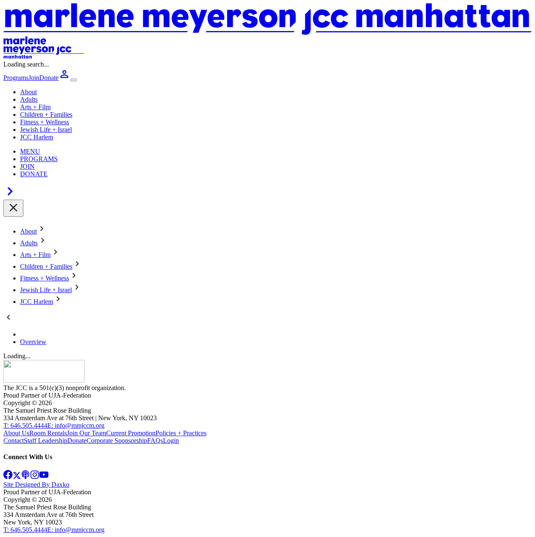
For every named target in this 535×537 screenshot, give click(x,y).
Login (171, 440)
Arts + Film (35, 106)
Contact (13, 440)
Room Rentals (48, 433)
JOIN (27, 166)
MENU (30, 151)
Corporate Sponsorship (117, 440)
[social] (8, 476)
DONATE (34, 173)
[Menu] (73, 80)
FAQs (155, 440)
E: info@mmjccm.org (75, 425)
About (28, 91)
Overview (33, 341)
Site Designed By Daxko (36, 484)
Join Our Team (86, 433)
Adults (29, 99)
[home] (43, 380)
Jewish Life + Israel (46, 129)
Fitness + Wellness (44, 122)
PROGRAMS (39, 158)
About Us (16, 433)
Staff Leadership (45, 440)
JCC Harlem (36, 137)
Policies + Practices (180, 433)
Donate (77, 440)
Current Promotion (130, 433)
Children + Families (46, 114)
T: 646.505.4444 (25, 425)
